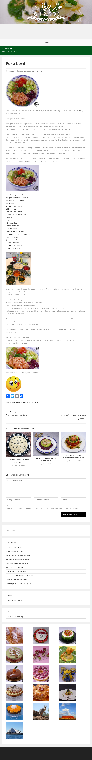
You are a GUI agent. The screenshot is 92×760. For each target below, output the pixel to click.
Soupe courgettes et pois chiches (17, 571)
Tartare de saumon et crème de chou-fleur (20, 575)
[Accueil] (3, 52)
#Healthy (19, 403)
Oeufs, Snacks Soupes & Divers (29, 71)
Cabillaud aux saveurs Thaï (14, 551)
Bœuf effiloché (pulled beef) (15, 567)
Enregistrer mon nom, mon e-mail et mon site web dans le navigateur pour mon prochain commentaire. (45, 508)
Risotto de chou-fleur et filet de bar (17, 563)
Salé (41, 71)
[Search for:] (46, 530)
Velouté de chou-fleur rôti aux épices (18, 460)
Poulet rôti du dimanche (14, 547)
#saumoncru (35, 403)
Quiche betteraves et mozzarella (16, 580)
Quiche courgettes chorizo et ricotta (18, 555)
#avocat (12, 403)
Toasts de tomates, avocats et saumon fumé (73, 456)
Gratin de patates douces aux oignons (18, 584)
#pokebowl (26, 403)
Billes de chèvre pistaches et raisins (17, 559)
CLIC (61, 111)
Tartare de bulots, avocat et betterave (46, 459)
